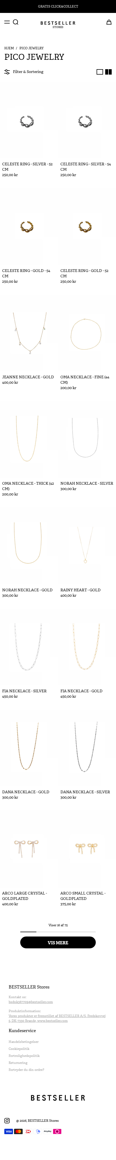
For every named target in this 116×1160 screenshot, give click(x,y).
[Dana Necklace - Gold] (29, 748)
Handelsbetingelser (24, 1042)
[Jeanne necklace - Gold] (29, 333)
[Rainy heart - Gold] (87, 545)
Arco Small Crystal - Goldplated (82, 896)
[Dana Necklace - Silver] (87, 748)
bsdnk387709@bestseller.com (31, 1002)
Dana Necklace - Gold (25, 792)
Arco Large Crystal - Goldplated (24, 896)
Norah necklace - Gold (27, 590)
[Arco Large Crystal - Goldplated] (29, 848)
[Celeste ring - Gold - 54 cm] (29, 226)
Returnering (18, 1063)
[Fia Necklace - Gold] (87, 647)
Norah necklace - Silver (86, 483)
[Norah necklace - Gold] (29, 545)
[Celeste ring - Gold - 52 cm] (87, 226)
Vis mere (58, 942)
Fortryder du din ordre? (26, 1070)
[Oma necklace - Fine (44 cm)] (87, 333)
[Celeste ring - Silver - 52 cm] (29, 120)
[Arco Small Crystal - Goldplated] (87, 848)
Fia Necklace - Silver (24, 691)
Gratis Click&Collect (58, 6)
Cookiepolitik (19, 1049)
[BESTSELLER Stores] (58, 23)
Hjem (9, 48)
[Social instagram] (7, 1120)
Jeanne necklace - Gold (28, 377)
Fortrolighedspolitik (24, 1056)
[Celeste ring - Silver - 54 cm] (87, 120)
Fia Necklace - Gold (81, 691)
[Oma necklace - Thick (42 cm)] (29, 439)
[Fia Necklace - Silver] (29, 647)
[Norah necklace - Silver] (87, 439)
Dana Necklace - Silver (85, 792)
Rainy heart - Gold (80, 590)
